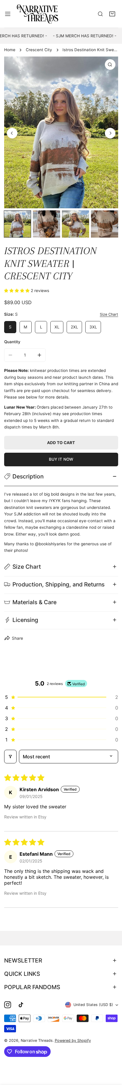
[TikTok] (22, 1005)
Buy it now (61, 459)
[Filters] (10, 756)
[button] (112, 14)
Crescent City (39, 49)
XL (57, 327)
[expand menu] (7, 13)
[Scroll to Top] (112, 1054)
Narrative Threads (37, 1040)
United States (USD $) (93, 1004)
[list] (61, 132)
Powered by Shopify (73, 1040)
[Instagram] (7, 1004)
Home (9, 49)
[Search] (100, 14)
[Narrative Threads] (37, 13)
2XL (74, 327)
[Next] (110, 133)
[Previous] (12, 133)
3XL (93, 327)
